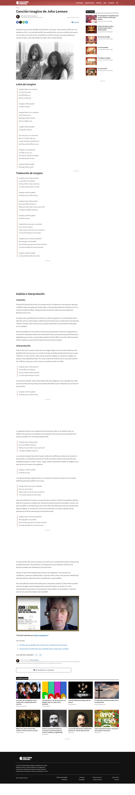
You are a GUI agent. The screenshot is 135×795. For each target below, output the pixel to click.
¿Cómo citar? (115, 777)
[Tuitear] (20, 22)
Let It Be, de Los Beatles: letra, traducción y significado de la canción (43, 645)
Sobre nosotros (97, 779)
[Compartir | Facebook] (17, 22)
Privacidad (81, 779)
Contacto (81, 777)
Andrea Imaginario (41, 635)
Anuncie (116, 779)
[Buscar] (117, 3)
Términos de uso (97, 777)
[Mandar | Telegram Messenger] (26, 22)
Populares (64, 779)
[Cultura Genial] (22, 2)
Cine (105, 3)
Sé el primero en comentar (45, 670)
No (40, 655)
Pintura (98, 3)
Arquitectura (89, 3)
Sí (36, 655)
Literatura (79, 3)
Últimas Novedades (62, 777)
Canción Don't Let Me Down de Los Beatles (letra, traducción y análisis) (44, 649)
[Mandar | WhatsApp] (23, 22)
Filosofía (111, 3)
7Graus (25, 778)
